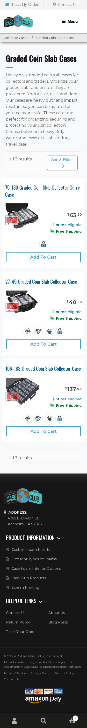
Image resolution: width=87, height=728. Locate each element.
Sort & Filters (62, 159)
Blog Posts (58, 622)
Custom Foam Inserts (31, 549)
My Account (14, 720)
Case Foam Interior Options (36, 568)
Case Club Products (29, 578)
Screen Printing (25, 587)
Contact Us (67, 4)
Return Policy (18, 622)
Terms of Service (15, 673)
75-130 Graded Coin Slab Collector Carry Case (42, 191)
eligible (69, 224)
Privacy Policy (40, 673)
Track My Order (24, 4)
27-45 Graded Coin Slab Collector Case (41, 281)
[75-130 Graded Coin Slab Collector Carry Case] (22, 215)
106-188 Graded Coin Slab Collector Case (43, 368)
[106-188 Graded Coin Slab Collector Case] (22, 391)
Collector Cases (16, 38)
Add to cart (43, 257)
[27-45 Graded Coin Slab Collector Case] (22, 302)
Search (43, 720)
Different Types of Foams (34, 559)
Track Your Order (21, 632)
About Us (56, 613)
